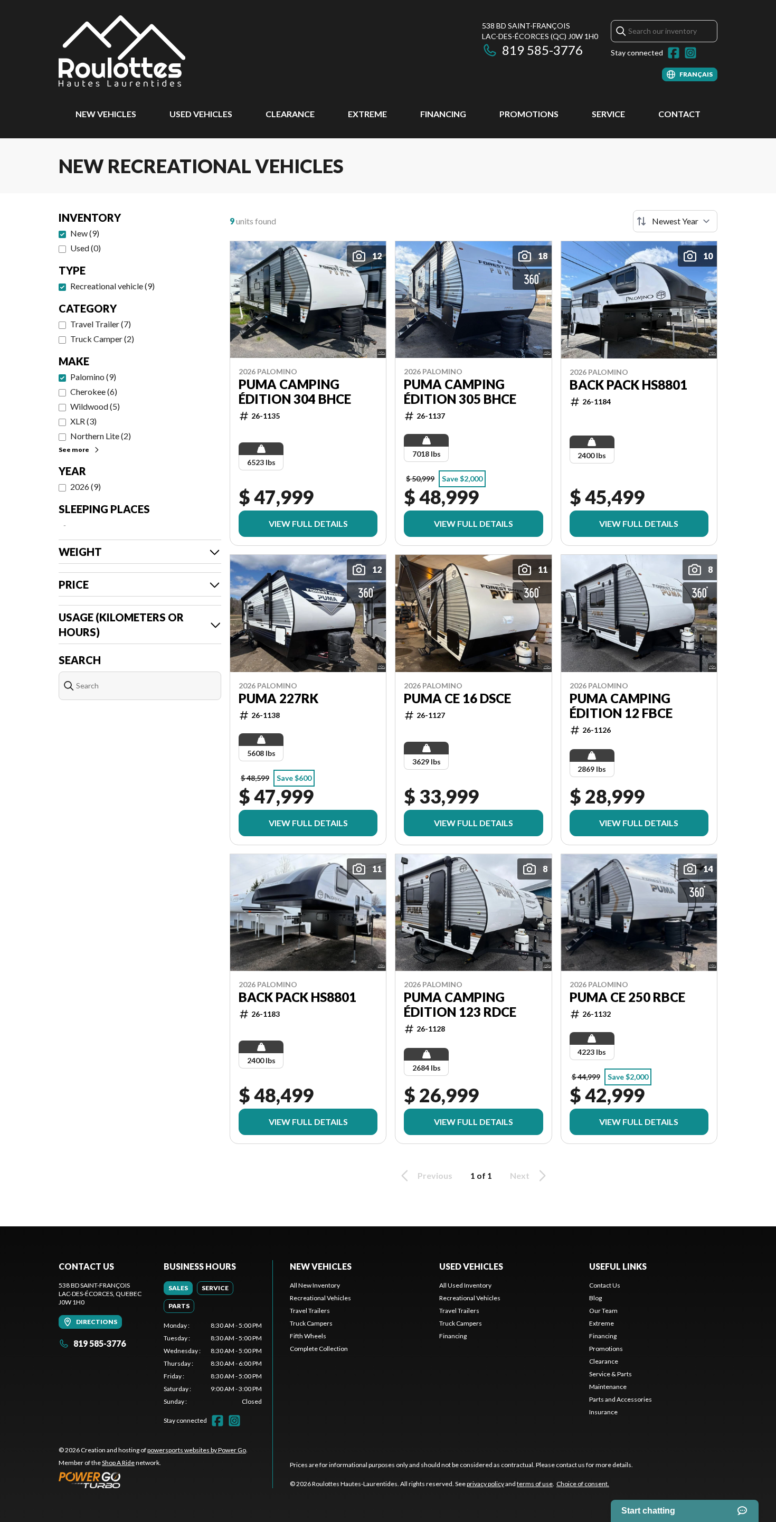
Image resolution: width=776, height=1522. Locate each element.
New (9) (84, 233)
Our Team (603, 1311)
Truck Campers (311, 1323)
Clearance (290, 114)
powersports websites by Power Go (196, 1450)
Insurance (603, 1412)
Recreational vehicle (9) (112, 286)
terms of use (535, 1484)
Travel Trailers (310, 1311)
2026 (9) (85, 486)
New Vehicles (105, 114)
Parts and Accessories (620, 1399)
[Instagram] (690, 52)
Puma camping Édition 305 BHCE (460, 392)
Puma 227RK (278, 698)
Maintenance (608, 1387)
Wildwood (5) (95, 406)
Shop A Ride (118, 1463)
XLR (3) (83, 421)
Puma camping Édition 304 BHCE (295, 392)
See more (74, 449)
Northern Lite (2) (100, 436)
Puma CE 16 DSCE (457, 698)
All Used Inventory (465, 1285)
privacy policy (485, 1484)
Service (608, 114)
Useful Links (618, 1266)
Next (519, 1175)
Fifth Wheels (308, 1336)
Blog (595, 1298)
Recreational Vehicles (320, 1298)
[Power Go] (153, 1479)
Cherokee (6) (93, 391)
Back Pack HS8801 (628, 384)
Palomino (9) (93, 377)
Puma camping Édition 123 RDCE (460, 1004)
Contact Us (604, 1285)
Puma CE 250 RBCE (627, 997)
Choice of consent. (582, 1484)
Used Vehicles (200, 114)
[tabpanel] (213, 1363)
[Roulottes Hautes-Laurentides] (122, 51)
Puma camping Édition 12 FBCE (621, 706)
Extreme (367, 114)
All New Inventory (315, 1285)
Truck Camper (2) (102, 339)
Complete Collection (319, 1349)
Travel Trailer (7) (100, 324)
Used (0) (85, 248)
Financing (443, 114)
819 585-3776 (542, 50)
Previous (435, 1175)
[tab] (178, 1288)
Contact (679, 114)
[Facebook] (673, 52)
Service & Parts (610, 1374)
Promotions (529, 114)
